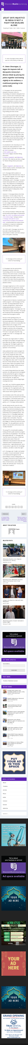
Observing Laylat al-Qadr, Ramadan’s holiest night (13, 621)
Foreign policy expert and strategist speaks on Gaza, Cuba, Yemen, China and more (16, 692)
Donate (5, 804)
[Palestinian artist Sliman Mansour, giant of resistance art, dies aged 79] (5, 720)
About (4, 782)
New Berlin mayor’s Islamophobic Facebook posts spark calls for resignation (16, 713)
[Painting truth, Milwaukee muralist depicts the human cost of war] (14, 571)
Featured (22, 28)
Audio (4, 797)
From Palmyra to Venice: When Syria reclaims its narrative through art (15, 743)
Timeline (5, 786)
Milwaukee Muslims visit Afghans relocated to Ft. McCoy (12, 559)
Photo (4, 793)
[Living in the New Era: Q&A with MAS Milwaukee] (14, 591)
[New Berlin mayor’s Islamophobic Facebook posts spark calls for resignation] (5, 712)
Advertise (5, 808)
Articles (5, 790)
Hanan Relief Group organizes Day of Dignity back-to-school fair (15, 735)
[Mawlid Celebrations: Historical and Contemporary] (5, 699)
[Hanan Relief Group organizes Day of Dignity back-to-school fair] (5, 735)
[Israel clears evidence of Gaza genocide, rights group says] (5, 728)
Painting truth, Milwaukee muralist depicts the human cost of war (13, 580)
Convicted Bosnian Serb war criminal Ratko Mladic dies (14, 705)
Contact (5, 801)
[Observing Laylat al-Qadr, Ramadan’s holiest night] (14, 612)
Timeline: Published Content (10, 681)
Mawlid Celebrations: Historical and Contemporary (15, 699)
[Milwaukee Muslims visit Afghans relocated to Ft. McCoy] (14, 550)
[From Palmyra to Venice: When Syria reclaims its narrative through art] (5, 743)
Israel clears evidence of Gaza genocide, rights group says (15, 728)
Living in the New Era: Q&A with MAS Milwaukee (13, 600)
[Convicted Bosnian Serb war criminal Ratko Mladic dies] (5, 706)
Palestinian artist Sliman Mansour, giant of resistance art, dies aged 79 (16, 721)
